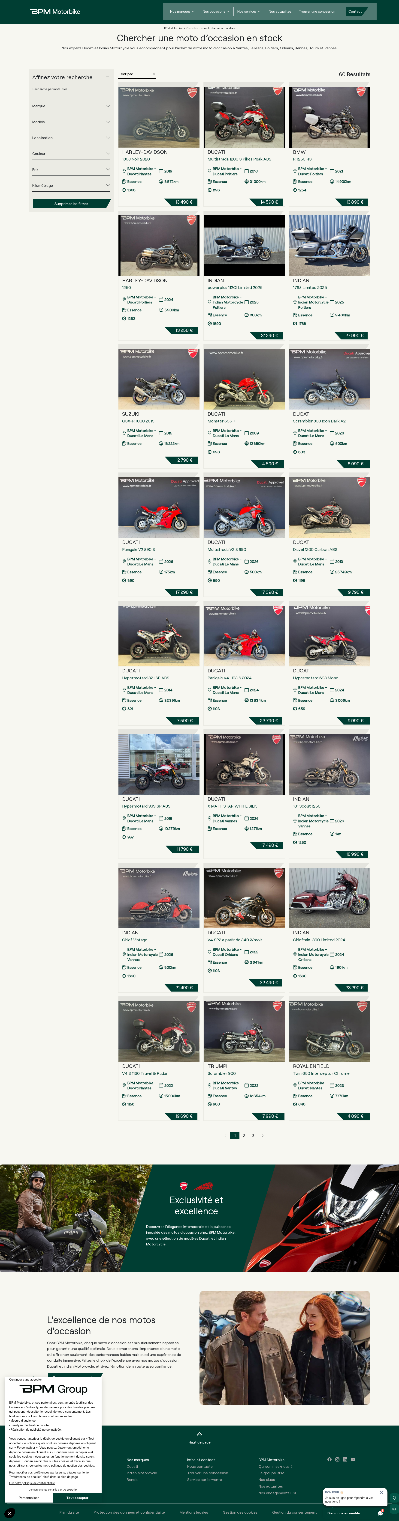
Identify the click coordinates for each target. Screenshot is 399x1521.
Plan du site (69, 1512)
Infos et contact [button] (201, 1459)
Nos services (247, 11)
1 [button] (235, 1135)
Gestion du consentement (294, 1512)
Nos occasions (214, 11)
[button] (225, 1135)
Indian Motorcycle (142, 1472)
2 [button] (244, 1135)
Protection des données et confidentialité (129, 1512)
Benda (132, 1479)
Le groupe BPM (271, 1472)
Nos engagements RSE (278, 1493)
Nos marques (180, 11)
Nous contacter (200, 1466)
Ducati (132, 1466)
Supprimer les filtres (71, 203)
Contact (355, 11)
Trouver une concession (317, 11)
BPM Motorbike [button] (271, 1459)
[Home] (51, 11)
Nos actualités (280, 11)
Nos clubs (267, 1479)
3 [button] (253, 1135)
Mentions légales (194, 1512)
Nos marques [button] (138, 1459)
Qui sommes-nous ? (276, 1466)
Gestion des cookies (240, 1512)
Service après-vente (204, 1479)
